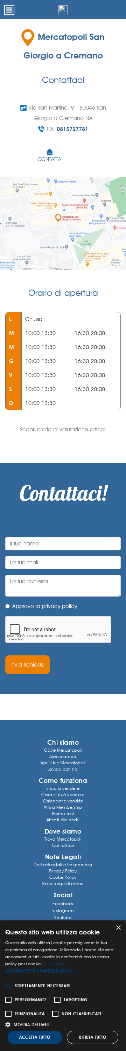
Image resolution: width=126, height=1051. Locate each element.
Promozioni (63, 813)
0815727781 (72, 129)
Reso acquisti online (63, 883)
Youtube (62, 917)
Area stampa (63, 756)
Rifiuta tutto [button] (92, 1037)
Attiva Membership (63, 807)
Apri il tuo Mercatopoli (63, 762)
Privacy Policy (63, 870)
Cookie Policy (63, 877)
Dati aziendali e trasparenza (63, 864)
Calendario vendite (63, 800)
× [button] (118, 928)
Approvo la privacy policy (44, 606)
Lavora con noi (63, 769)
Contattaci (63, 845)
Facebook (63, 903)
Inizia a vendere (63, 788)
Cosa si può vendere (62, 794)
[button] (63, 971)
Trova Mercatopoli (62, 839)
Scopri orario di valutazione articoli (63, 429)
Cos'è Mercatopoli (63, 750)
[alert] (63, 985)
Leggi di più (54, 963)
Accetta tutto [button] (34, 1037)
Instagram (63, 910)
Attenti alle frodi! (63, 819)
